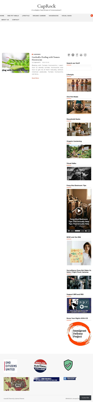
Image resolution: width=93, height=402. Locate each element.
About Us (5, 19)
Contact (15, 19)
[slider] (77, 230)
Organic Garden (39, 15)
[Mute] (86, 231)
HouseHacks (53, 15)
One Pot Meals (13, 15)
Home (2, 15)
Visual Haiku (67, 15)
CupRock (46, 6)
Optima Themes (19, 398)
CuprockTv (37, 62)
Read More (35, 78)
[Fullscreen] (89, 231)
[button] (79, 210)
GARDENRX (37, 54)
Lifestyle (25, 15)
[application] (79, 211)
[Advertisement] (46, 35)
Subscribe (85, 398)
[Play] (69, 231)
